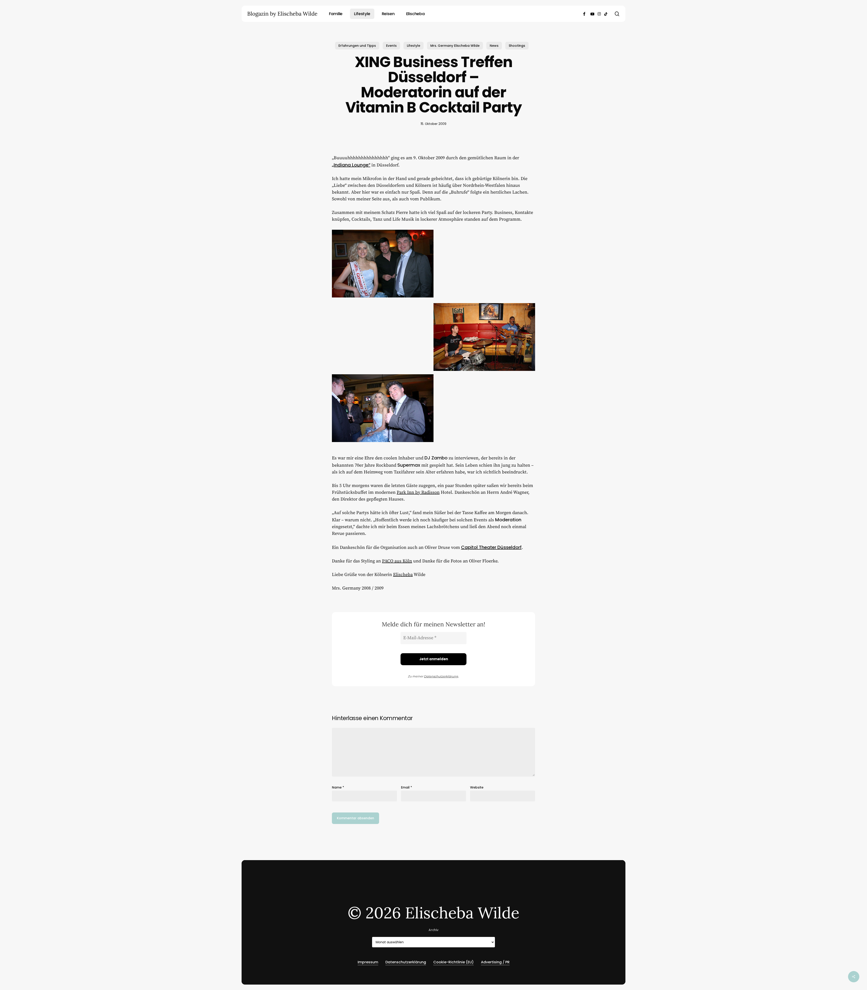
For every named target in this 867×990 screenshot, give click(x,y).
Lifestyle (413, 45)
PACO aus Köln (397, 561)
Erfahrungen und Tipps (357, 45)
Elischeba (403, 575)
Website (476, 787)
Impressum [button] (368, 962)
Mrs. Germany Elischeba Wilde (455, 45)
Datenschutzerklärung (441, 676)
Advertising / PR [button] (495, 962)
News (494, 45)
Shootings (517, 45)
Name (338, 787)
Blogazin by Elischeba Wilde (282, 13)
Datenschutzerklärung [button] (405, 962)
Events (391, 45)
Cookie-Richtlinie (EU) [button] (453, 962)
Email (406, 787)
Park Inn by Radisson (418, 492)
